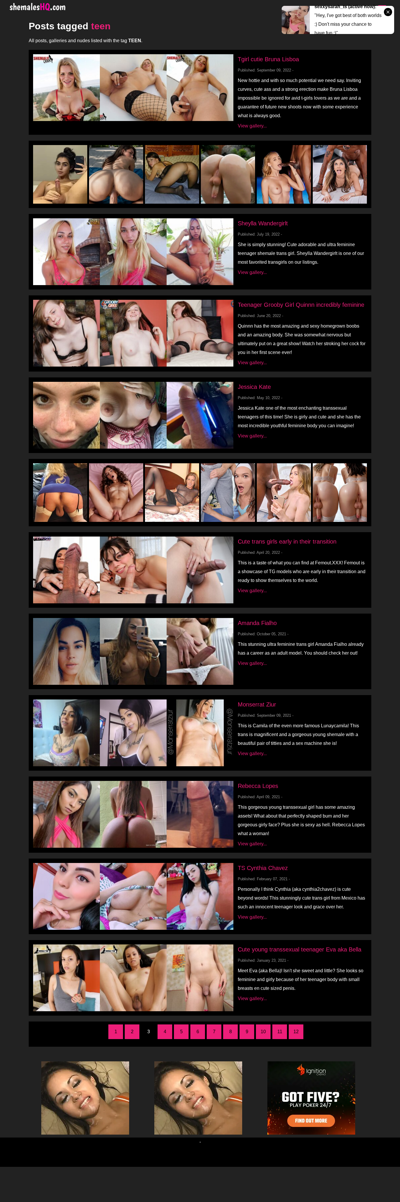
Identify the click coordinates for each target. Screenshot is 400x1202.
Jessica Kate (254, 387)
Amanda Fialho (257, 623)
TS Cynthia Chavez (263, 868)
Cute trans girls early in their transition (287, 541)
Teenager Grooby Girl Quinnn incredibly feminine (301, 305)
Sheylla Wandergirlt (263, 223)
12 (296, 1031)
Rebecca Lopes (258, 786)
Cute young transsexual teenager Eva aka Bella (299, 949)
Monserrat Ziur (257, 704)
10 (263, 1031)
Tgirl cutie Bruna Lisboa (268, 59)
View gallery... (252, 125)
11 (279, 1031)
